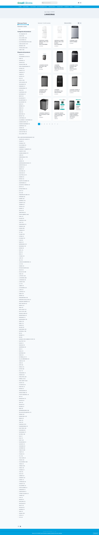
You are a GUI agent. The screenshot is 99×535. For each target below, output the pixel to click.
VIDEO (21, 49)
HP (20, 232)
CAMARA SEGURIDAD (24, 123)
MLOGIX (21, 327)
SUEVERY (22, 444)
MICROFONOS (23, 315)
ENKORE (21, 176)
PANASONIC (22, 372)
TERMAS (22, 465)
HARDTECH (22, 220)
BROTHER (22, 113)
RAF (20, 396)
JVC (21, 263)
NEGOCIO (22, 345)
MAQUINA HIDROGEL (24, 301)
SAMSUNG (22, 424)
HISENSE (22, 226)
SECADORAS (22, 432)
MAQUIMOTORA (23, 297)
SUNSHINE (22, 446)
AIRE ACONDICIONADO (24, 66)
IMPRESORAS (23, 244)
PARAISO (21, 374)
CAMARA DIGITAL (23, 121)
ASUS (21, 90)
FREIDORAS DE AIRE (24, 194)
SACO (21, 422)
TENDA (21, 463)
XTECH (21, 515)
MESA (21, 307)
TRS (21, 473)
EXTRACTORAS (23, 188)
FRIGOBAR (22, 196)
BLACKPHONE (23, 100)
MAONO (21, 295)
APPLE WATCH (23, 82)
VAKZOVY (22, 483)
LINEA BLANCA (23, 43)
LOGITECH (22, 291)
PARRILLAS (22, 378)
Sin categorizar (23, 33)
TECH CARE (22, 457)
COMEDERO (22, 147)
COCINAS (22, 143)
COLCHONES (33, 6)
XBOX (21, 511)
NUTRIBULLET (23, 357)
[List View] (81, 23)
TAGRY (21, 451)
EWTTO (21, 186)
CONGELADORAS (23, 153)
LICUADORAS (23, 287)
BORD (21, 110)
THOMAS (21, 469)
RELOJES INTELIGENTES (25, 412)
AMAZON (21, 72)
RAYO (21, 402)
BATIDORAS (22, 94)
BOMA (21, 108)
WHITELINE (22, 503)
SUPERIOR (22, 448)
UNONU (21, 479)
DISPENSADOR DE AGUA (25, 163)
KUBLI (21, 273)
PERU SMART (23, 380)
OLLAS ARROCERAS (24, 358)
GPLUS (21, 210)
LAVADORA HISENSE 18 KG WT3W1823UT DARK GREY (44, 114)
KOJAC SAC (22, 271)
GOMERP (21, 204)
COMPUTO (22, 151)
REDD (21, 408)
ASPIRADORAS (23, 88)
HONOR (21, 228)
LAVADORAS (23, 277)
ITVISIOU (21, 256)
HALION (21, 218)
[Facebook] (18, 526)
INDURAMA (22, 246)
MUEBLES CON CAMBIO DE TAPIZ (27, 339)
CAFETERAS (22, 117)
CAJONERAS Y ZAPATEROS (25, 119)
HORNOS (21, 230)
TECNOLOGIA (23, 47)
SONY (21, 440)
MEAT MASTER (23, 303)
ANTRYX (21, 76)
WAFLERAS (22, 501)
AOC (21, 78)
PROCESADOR (23, 390)
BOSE (21, 111)
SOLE (21, 438)
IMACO (21, 242)
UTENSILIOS (22, 481)
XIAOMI (22, 513)
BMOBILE (21, 106)
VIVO (21, 497)
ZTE (21, 517)
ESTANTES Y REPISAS (24, 184)
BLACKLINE (22, 98)
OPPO (21, 364)
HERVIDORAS (22, 224)
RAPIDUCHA (22, 398)
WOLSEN (21, 507)
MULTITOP (22, 341)
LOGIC (21, 289)
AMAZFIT (22, 70)
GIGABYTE (22, 202)
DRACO (21, 168)
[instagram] (20, 526)
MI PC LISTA (22, 311)
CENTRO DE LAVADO (24, 139)
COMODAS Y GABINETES (25, 149)
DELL (21, 159)
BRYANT (21, 115)
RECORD (21, 406)
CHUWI (21, 141)
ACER (21, 58)
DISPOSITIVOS (23, 164)
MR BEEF (21, 335)
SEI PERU (22, 434)
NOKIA (21, 355)
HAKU (21, 216)
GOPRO (21, 208)
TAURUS (21, 453)
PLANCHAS (22, 384)
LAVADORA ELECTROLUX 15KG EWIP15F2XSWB (58, 91)
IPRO (21, 254)
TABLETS (22, 450)
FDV (21, 192)
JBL (21, 260)
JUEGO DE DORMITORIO (25, 261)
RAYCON (21, 400)
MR (20, 333)
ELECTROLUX (23, 174)
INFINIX (21, 248)
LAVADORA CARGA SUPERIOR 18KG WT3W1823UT (43, 91)
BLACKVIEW (22, 102)
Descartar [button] (96, 533)
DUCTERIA (22, 170)
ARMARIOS (22, 86)
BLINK (21, 104)
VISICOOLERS (22, 491)
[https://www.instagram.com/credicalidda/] (81, 3)
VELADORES (22, 485)
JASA (21, 258)
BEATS (21, 96)
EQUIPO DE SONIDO (24, 180)
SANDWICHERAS (23, 426)
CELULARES (23, 37)
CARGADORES (23, 129)
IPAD (21, 252)
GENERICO (22, 200)
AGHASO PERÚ (23, 64)
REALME (21, 404)
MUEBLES (67, 6)
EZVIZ (21, 190)
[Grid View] (78, 23)
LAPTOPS (22, 275)
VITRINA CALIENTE (24, 493)
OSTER (21, 368)
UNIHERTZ (22, 477)
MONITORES (22, 329)
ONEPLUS (22, 360)
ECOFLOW (22, 172)
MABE (21, 293)
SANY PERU (22, 428)
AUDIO (21, 35)
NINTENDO (22, 353)
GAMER (21, 198)
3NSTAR (21, 54)
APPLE (21, 80)
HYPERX (21, 236)
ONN (21, 362)
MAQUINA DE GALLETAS (25, 299)
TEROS (21, 467)
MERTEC (21, 305)
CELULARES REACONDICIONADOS (26, 137)
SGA (20, 436)
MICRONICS (22, 317)
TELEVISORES (23, 461)
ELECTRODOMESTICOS (25, 41)
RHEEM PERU (23, 416)
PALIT (21, 370)
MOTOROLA (22, 331)
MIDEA (21, 321)
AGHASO (21, 62)
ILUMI (21, 240)
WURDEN (21, 509)
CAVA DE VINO (23, 131)
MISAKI (21, 325)
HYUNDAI (22, 238)
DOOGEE (21, 166)
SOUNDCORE (22, 442)
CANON (21, 127)
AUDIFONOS (22, 92)
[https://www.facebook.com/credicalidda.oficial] (79, 3)
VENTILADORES (23, 487)
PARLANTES (22, 376)
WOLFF (21, 505)
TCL (21, 455)
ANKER (21, 74)
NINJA (21, 351)
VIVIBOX (21, 495)
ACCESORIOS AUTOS (24, 56)
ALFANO (21, 68)
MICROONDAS (23, 319)
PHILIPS (21, 382)
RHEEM (21, 414)
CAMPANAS (22, 125)
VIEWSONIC (22, 489)
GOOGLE (21, 206)
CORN (21, 155)
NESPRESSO (22, 347)
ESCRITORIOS (22, 182)
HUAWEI (21, 234)
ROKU (21, 420)
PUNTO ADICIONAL (24, 394)
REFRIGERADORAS (24, 410)
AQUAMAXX (22, 84)
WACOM (21, 499)
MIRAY (21, 323)
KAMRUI (21, 265)
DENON (21, 161)
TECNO (21, 459)
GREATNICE (22, 212)
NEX (20, 349)
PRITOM (21, 388)
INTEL (21, 250)
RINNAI (21, 418)
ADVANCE (22, 60)
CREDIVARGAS (23, 157)
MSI (20, 337)
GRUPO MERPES (24, 214)
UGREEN (21, 475)
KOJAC (21, 269)
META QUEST (22, 309)
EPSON (21, 178)
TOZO (21, 471)
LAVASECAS (22, 279)
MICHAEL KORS (23, 313)
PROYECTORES (23, 392)
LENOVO (22, 281)
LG (21, 283)
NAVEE (21, 343)
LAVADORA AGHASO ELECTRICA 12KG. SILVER (43, 66)
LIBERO (21, 285)
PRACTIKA (22, 386)
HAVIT (21, 222)
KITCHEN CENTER (24, 267)
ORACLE (21, 366)
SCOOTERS (22, 430)
